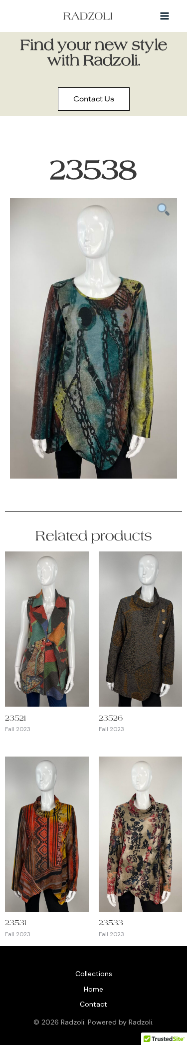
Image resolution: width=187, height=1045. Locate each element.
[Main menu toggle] (164, 15)
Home (93, 989)
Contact (93, 1004)
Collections (93, 973)
